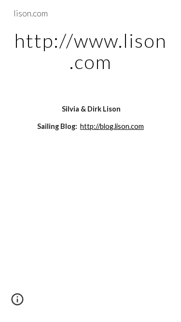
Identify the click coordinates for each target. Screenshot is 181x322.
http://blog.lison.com (112, 126)
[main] (90, 51)
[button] (17, 302)
